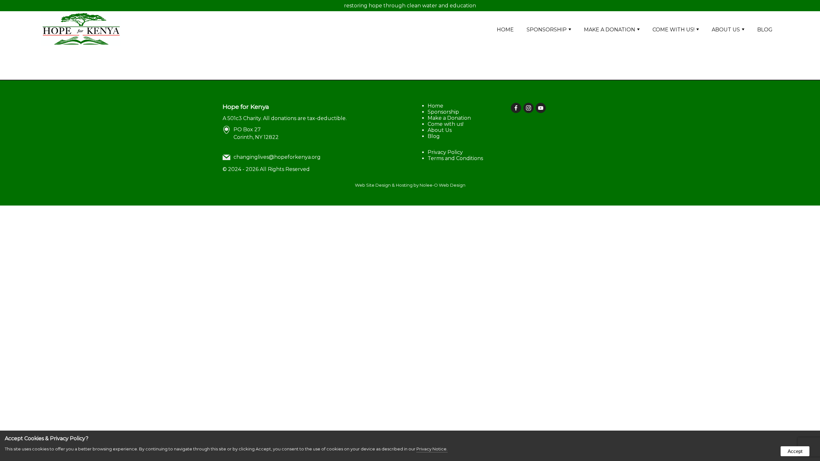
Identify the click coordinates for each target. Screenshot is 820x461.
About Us (726, 30)
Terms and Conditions (455, 158)
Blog (765, 30)
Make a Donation (609, 30)
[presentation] (516, 108)
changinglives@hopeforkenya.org (277, 157)
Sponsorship (547, 30)
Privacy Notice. (431, 448)
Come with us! (673, 30)
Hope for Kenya (246, 106)
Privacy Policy (445, 152)
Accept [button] (795, 451)
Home (505, 30)
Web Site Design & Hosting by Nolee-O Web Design (410, 185)
